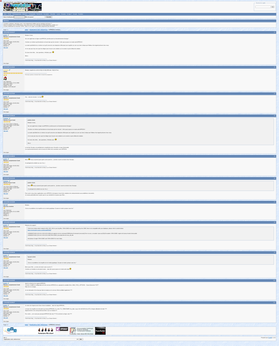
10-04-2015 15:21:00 (9, 178)
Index (5, 14)
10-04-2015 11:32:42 (9, 67)
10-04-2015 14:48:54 (9, 156)
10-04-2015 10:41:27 (9, 32)
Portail (9, 14)
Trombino (80, 14)
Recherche (39, 14)
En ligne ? (69, 14)
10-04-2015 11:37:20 (9, 93)
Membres (24, 14)
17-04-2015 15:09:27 (9, 302)
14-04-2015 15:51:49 (9, 222)
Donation (63, 14)
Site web (5, 47)
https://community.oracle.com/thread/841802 (39, 230)
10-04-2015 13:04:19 (9, 115)
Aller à (5, 337)
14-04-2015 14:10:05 (9, 202)
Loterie (58, 14)
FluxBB (270, 337)
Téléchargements (16, 14)
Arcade (75, 14)
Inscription (46, 14)
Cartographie (32, 14)
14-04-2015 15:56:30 (9, 252)
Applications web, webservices (39, 29)
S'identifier (52, 14)
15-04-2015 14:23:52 (9, 280)
